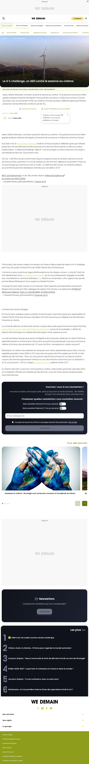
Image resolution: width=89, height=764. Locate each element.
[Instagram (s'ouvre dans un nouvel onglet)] (38, 708)
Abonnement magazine (9, 743)
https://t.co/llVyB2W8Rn (30, 292)
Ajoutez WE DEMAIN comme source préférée (57, 109)
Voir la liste (72, 422)
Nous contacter (7, 747)
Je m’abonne (77, 18)
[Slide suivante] (84, 503)
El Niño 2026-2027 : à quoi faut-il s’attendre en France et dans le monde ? (40, 669)
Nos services (8, 714)
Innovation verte (69, 25)
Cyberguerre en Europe (39, 32)
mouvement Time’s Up (26, 143)
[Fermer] (67, 114)
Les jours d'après (11, 32)
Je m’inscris (44, 611)
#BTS (4, 175)
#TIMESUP (76, 289)
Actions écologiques (22, 25)
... (10, 38)
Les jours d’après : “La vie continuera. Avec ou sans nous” (33, 679)
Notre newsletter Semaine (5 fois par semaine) (40, 404)
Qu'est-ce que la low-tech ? (70, 32)
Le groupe (7, 726)
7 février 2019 (40, 181)
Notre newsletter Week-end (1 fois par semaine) (41, 408)
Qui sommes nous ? (8, 752)
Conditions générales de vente (11, 739)
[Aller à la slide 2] (4, 503)
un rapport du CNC (42, 362)
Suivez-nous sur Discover (29, 109)
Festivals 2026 (25, 32)
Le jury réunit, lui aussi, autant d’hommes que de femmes (26, 329)
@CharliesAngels (14, 175)
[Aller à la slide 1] (2, 503)
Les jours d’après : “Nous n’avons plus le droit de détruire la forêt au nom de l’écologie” (47, 658)
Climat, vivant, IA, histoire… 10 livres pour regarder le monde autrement (39, 648)
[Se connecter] (86, 18)
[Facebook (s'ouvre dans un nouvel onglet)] (46, 708)
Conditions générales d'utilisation (12, 756)
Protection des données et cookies (13, 760)
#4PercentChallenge (53, 175)
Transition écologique (36, 25)
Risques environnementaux (54, 25)
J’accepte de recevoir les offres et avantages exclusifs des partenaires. (45, 422)
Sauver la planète (7, 25)
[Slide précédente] (77, 503)
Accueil (5, 38)
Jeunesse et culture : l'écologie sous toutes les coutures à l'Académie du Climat (39, 493)
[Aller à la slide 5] (9, 503)
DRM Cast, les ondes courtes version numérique (33, 637)
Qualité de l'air (55, 32)
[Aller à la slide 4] (7, 503)
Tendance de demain (82, 25)
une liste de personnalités (33, 275)
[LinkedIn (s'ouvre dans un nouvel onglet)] (42, 708)
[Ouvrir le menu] (3, 18)
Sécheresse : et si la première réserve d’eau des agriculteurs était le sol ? (40, 689)
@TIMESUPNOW (48, 292)
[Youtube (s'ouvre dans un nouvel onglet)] (51, 708)
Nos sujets (7, 720)
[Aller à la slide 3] (5, 503)
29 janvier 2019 (40, 295)
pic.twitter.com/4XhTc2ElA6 (13, 178)
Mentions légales (7, 735)
